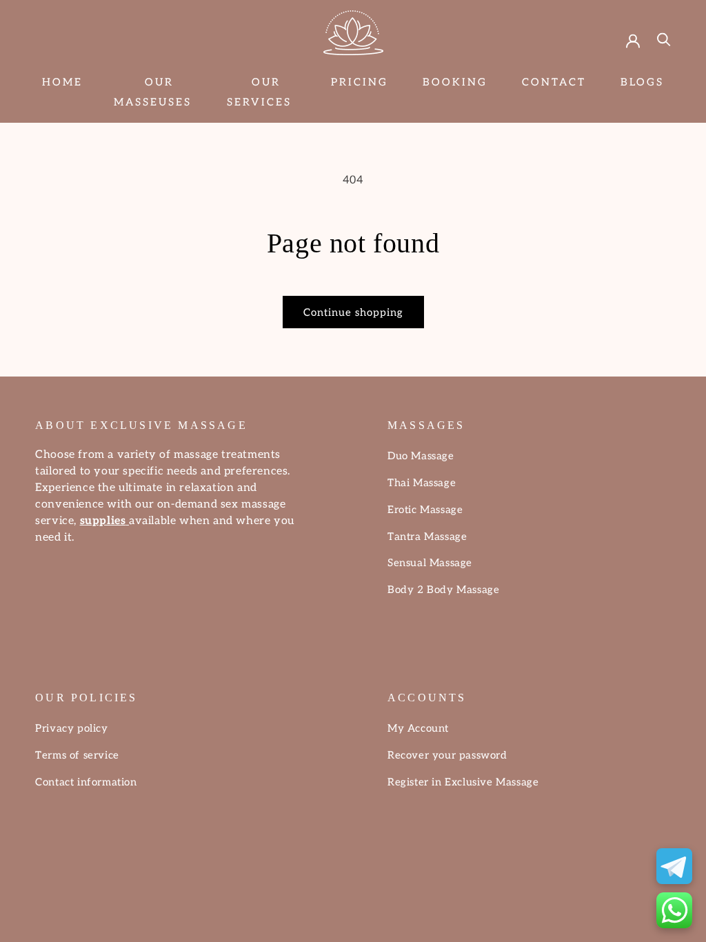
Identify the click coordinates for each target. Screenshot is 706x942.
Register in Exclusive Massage (462, 782)
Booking (455, 82)
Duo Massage (420, 456)
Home (62, 82)
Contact (554, 82)
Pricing (359, 82)
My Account (418, 728)
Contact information (86, 782)
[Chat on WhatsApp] (674, 910)
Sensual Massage (429, 563)
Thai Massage (421, 483)
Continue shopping (353, 312)
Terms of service (77, 755)
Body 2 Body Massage (443, 589)
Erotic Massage (425, 509)
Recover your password (447, 755)
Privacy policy (71, 728)
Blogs (642, 82)
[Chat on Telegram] (674, 866)
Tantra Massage (427, 536)
